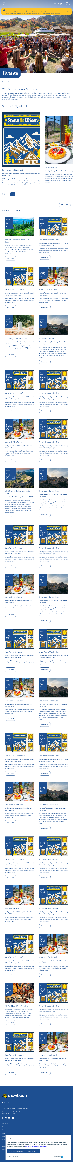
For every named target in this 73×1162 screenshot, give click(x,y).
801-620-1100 (13, 1113)
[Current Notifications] (66, 3)
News (3, 1133)
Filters (63, 205)
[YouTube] (13, 1118)
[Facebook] (3, 1118)
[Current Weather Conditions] (60, 3)
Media (4, 1130)
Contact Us (5, 1123)
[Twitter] (9, 1118)
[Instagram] (6, 1118)
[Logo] (14, 1095)
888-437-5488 (16, 1112)
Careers (4, 1126)
